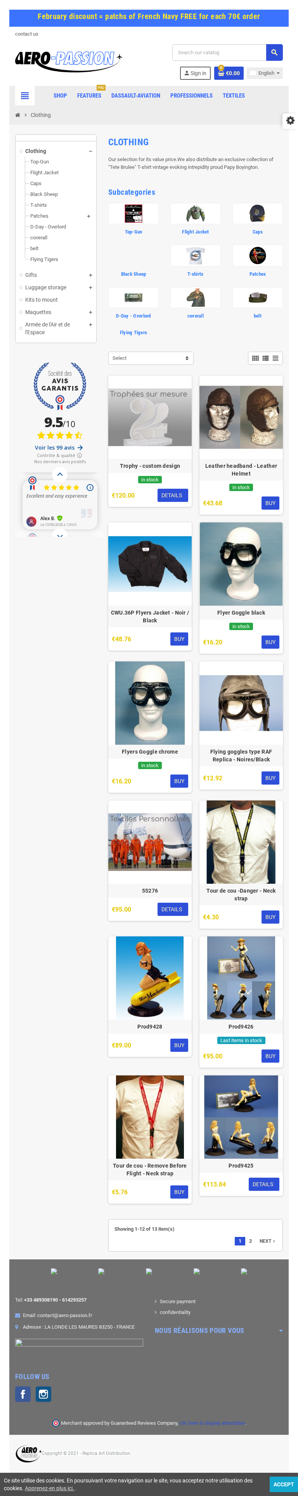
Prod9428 (149, 1027)
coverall (195, 316)
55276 (150, 891)
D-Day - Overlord (133, 316)
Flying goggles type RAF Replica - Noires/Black (241, 756)
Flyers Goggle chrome (150, 752)
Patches (257, 274)
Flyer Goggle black (241, 613)
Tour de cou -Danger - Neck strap (240, 895)
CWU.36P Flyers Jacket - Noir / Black (150, 616)
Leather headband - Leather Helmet (241, 470)
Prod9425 (241, 1166)
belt (258, 316)
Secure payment (178, 1301)
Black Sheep (133, 274)
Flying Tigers (133, 332)
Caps (258, 232)
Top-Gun (133, 232)
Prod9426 (241, 1027)
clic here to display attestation (212, 1423)
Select (119, 358)
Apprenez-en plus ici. (49, 1488)
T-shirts (195, 274)
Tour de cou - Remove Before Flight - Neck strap (150, 1170)
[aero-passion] (68, 61)
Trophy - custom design (150, 466)
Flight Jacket (195, 232)
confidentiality (175, 1312)
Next (268, 1241)
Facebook (23, 1394)
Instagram (43, 1394)
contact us (26, 34)
